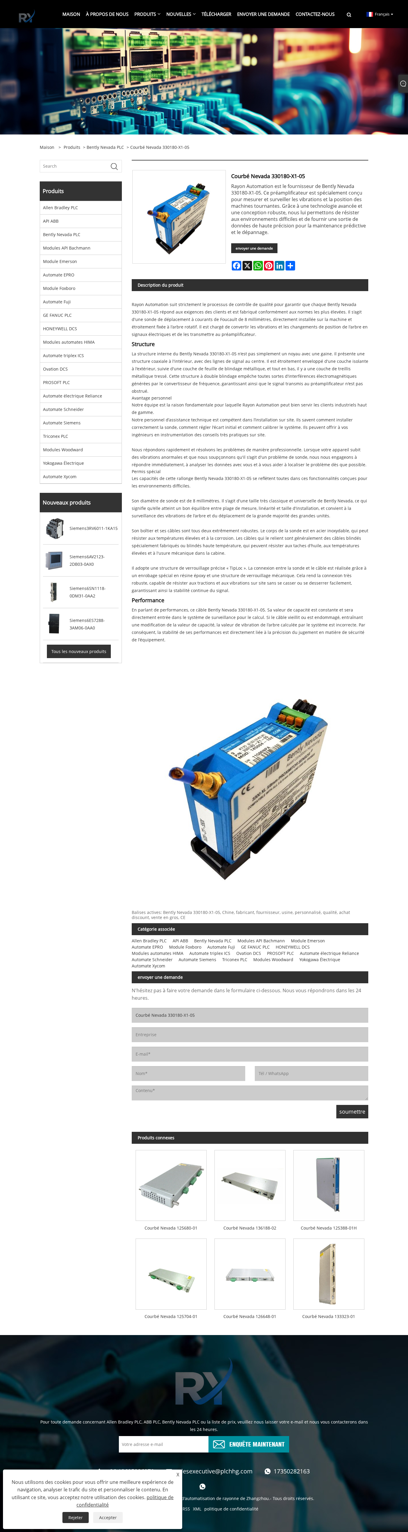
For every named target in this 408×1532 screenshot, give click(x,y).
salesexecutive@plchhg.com (214, 1471)
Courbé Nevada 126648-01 (249, 1316)
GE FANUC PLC (57, 315)
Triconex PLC (55, 436)
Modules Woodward (63, 449)
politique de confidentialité (231, 1509)
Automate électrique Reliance (72, 396)
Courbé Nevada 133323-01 (328, 1316)
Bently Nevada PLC (105, 147)
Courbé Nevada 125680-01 (171, 1228)
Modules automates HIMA (69, 342)
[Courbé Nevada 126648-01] (250, 1272)
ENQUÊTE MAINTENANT (257, 1443)
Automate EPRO (58, 275)
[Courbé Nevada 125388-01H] (328, 1183)
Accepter (108, 1517)
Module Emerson (60, 261)
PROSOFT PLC (56, 382)
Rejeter (75, 1517)
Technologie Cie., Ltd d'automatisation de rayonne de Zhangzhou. (204, 1498)
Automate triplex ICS (63, 355)
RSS (186, 1509)
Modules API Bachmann (67, 248)
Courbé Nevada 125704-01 (171, 1316)
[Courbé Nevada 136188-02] (250, 1183)
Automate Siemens (62, 423)
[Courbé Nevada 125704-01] (171, 1272)
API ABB (51, 221)
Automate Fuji (57, 302)
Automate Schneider (63, 409)
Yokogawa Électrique (63, 463)
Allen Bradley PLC (60, 207)
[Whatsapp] (202, 1486)
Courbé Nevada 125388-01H (329, 1228)
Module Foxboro (59, 288)
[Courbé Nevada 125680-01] (171, 1183)
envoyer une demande (254, 248)
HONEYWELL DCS (60, 328)
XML (197, 1509)
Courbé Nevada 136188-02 (249, 1228)
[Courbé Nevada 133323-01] (328, 1272)
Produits (72, 147)
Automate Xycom (59, 476)
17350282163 (292, 1471)
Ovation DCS (55, 369)
